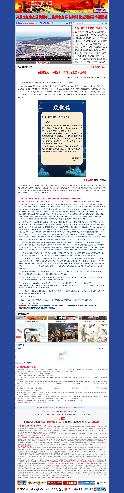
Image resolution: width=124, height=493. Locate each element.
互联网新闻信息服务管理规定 (46, 373)
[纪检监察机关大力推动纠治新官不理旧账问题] (62, 19)
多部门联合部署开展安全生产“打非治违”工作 (90, 62)
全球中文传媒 (31, 5)
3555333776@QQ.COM (30, 23)
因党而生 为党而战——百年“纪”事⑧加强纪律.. (37, 59)
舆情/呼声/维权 (27, 67)
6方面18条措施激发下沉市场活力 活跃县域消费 (91, 35)
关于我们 (39, 407)
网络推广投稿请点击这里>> (99, 67)
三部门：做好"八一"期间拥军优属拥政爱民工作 (91, 47)
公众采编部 (45, 407)
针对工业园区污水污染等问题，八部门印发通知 (91, 38)
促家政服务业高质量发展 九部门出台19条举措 (90, 50)
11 (59, 56)
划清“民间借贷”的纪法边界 (94, 324)
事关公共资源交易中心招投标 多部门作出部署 (90, 53)
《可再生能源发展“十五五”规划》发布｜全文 (90, 44)
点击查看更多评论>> (102, 348)
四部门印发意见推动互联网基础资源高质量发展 (91, 59)
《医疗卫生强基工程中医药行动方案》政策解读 (91, 41)
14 (66, 56)
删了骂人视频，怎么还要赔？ (31, 324)
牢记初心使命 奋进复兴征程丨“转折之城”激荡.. (65, 59)
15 (69, 56)
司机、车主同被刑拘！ (62, 324)
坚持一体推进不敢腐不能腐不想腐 (91, 28)
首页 (19, 67)
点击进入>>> (52, 23)
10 (56, 56)
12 (61, 56)
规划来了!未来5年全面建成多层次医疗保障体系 (91, 32)
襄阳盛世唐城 (89, 77)
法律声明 (51, 407)
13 (64, 56)
